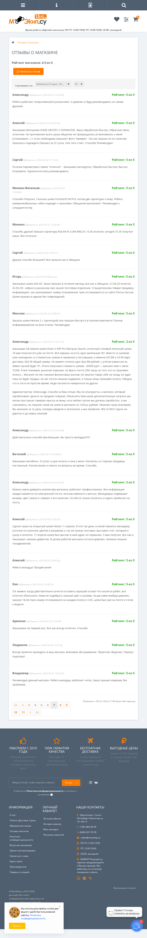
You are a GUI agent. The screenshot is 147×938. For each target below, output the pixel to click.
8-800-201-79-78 (88, 832)
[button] (53, 84)
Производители (18, 866)
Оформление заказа (20, 825)
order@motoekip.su (90, 837)
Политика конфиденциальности (21, 838)
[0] (135, 20)
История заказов (52, 824)
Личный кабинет (52, 818)
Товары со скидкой (19, 872)
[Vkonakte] (95, 781)
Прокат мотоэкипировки (22, 850)
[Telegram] (84, 878)
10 (15, 712)
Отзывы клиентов (19, 831)
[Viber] (90, 878)
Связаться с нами (19, 855)
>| (37, 712)
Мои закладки (50, 829)
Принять (17, 925)
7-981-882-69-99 (88, 826)
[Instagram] (89, 781)
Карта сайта (16, 861)
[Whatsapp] (78, 878)
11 (23, 712)
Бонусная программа (21, 845)
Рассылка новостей (53, 834)
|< (15, 705)
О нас (13, 815)
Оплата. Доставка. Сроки (23, 820)
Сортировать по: (24, 85)
